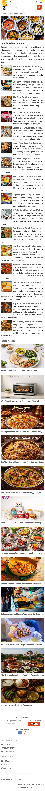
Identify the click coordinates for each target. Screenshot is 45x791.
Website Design (6, 779)
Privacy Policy (30, 784)
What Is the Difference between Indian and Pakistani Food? (28, 264)
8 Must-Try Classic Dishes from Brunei (16, 705)
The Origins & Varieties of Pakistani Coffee (28, 176)
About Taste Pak (9, 748)
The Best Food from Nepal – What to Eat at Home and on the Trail (28, 97)
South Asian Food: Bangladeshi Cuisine (28, 228)
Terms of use (21, 784)
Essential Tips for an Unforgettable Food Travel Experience (22, 644)
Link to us (7, 764)
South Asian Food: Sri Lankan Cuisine (28, 246)
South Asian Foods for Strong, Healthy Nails (28, 66)
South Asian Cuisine (16, 14)
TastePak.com (26, 788)
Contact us (7, 744)
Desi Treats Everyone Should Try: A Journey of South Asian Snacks (28, 112)
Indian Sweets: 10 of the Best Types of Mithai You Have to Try (28, 282)
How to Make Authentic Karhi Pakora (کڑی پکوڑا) (21, 492)
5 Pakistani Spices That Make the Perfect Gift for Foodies (28, 210)
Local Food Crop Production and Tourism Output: (28, 143)
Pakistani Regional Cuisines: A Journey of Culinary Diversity (28, 158)
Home (5, 14)
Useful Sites (8, 761)
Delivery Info (8, 752)
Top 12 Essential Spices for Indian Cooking (28, 303)
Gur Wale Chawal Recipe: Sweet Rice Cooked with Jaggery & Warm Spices (22, 462)
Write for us (8, 768)
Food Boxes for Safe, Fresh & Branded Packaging (21, 523)
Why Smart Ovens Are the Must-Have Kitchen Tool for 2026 (22, 401)
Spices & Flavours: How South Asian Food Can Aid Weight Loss (28, 127)
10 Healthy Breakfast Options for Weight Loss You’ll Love (22, 553)
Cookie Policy (40, 784)
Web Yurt (17, 779)
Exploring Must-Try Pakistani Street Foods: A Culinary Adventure (28, 194)
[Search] (39, 7)
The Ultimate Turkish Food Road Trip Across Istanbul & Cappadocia (22, 675)
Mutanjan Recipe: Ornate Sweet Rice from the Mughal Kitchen (22, 431)
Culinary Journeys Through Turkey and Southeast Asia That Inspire (28, 81)
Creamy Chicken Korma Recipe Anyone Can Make (21, 584)
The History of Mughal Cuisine (27, 321)
